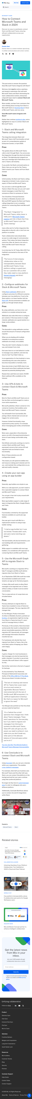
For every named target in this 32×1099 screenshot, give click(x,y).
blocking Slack (19, 108)
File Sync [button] (4, 1025)
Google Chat (7, 893)
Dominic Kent (6, 46)
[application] (29, 1096)
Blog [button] (9, 1005)
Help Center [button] (5, 1077)
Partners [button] (4, 1068)
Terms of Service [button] (14, 1095)
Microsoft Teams (7, 15)
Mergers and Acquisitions (9, 1040)
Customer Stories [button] (7, 1059)
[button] (4, 7)
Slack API (5, 300)
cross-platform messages (10, 767)
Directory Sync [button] (6, 1015)
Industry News (8, 923)
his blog (4, 618)
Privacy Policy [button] (24, 1095)
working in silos (20, 119)
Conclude (9, 763)
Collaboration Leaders (11, 862)
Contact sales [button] (25, 2)
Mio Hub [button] (16, 2)
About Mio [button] (5, 1095)
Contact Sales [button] (6, 1080)
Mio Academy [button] (6, 1055)
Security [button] (4, 1065)
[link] (16, 858)
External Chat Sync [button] (7, 1022)
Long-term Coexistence (8, 1043)
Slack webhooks (11, 292)
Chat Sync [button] (5, 1018)
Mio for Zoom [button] (5, 1028)
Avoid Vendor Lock (7, 1047)
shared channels (9, 275)
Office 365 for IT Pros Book (19, 676)
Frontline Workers (7, 1037)
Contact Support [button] (6, 1084)
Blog (8, 3)
